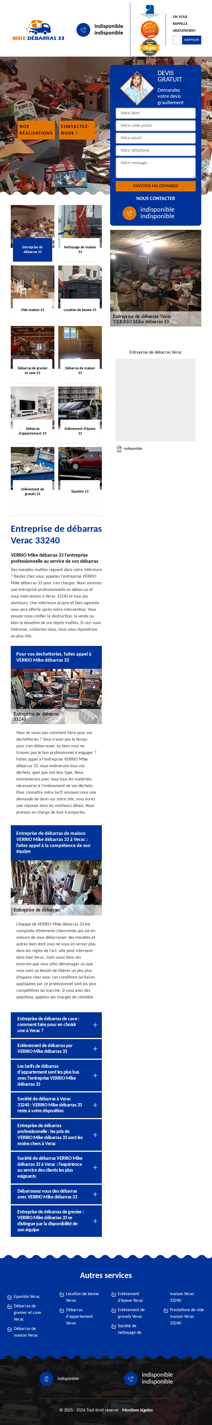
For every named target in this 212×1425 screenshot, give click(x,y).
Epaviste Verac (27, 1297)
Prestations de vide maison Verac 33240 (187, 1317)
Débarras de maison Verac (26, 1332)
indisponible (108, 26)
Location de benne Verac (82, 1297)
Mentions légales (137, 1410)
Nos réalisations (36, 130)
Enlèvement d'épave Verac (130, 1297)
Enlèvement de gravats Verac (131, 1313)
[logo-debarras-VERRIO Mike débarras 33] (37, 29)
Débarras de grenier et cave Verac (27, 1313)
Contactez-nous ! (75, 130)
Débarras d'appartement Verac (79, 1317)
